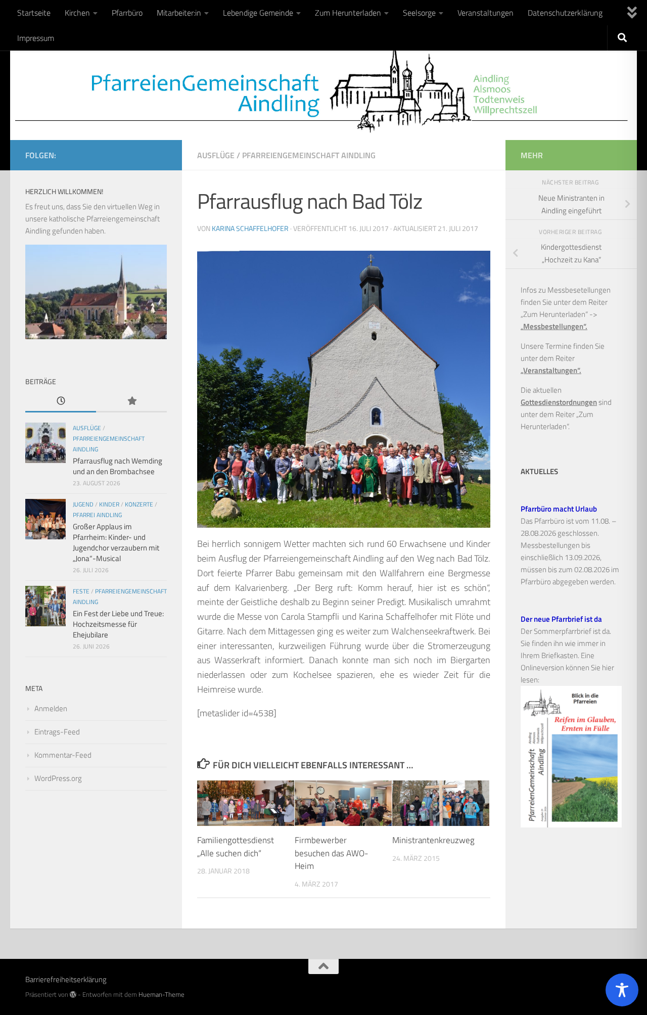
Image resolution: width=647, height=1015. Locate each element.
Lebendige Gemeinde (258, 13)
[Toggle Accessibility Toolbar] (622, 990)
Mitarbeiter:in (179, 13)
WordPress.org (58, 778)
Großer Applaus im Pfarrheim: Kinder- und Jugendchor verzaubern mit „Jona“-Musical (116, 542)
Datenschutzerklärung (565, 13)
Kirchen (77, 13)
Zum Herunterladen (348, 13)
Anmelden (50, 708)
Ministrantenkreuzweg (433, 840)
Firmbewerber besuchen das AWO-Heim (331, 853)
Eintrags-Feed (57, 731)
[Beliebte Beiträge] (131, 401)
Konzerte (139, 504)
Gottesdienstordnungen (559, 402)
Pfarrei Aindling (97, 515)
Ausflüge (216, 155)
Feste (81, 591)
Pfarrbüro (127, 13)
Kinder (109, 504)
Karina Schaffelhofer (250, 228)
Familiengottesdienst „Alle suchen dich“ (235, 847)
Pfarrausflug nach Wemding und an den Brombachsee (117, 466)
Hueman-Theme (161, 994)
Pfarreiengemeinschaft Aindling (309, 155)
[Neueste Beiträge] (60, 401)
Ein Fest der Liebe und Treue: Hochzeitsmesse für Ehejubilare (118, 624)
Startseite (34, 13)
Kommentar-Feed (62, 755)
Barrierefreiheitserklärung (66, 979)
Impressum (35, 38)
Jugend (83, 504)
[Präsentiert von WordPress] (73, 994)
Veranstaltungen (485, 13)
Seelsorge (419, 13)
